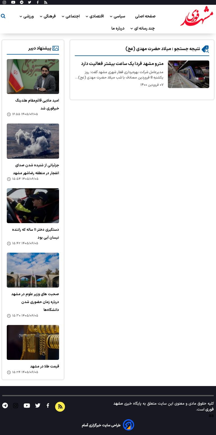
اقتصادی (97, 16)
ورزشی (29, 16)
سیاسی (120, 16)
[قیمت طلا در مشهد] (33, 342)
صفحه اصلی (145, 16)
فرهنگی (50, 16)
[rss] (45, 2)
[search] (3, 17)
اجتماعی (73, 16)
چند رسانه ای (145, 29)
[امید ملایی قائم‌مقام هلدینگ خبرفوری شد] (33, 76)
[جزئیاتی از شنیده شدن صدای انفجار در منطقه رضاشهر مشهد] (33, 141)
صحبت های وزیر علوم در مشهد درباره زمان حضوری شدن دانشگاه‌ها (35, 302)
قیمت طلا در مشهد (44, 366)
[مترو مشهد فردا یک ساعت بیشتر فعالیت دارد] (188, 74)
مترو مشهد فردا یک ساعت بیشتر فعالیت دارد (122, 63)
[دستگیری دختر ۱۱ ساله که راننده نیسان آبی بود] (33, 205)
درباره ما (118, 29)
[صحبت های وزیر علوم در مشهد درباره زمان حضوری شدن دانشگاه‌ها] (33, 270)
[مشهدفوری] (196, 16)
